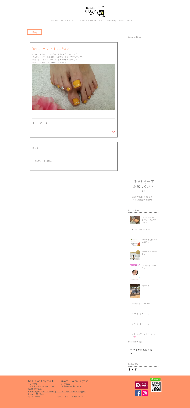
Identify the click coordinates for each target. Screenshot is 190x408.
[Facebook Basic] (129, 369)
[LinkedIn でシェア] (47, 123)
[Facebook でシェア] (33, 123)
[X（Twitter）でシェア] (40, 123)
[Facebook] (138, 393)
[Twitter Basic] (132, 369)
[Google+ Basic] (136, 369)
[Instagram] (145, 393)
